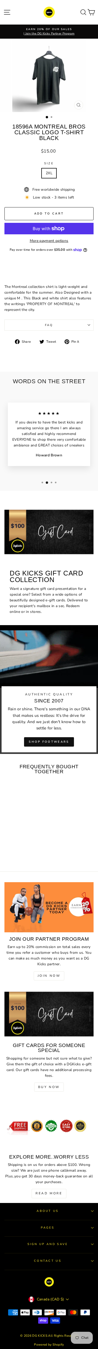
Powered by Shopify (49, 1344)
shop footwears (49, 742)
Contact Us (47, 1261)
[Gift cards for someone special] (49, 1014)
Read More (49, 1193)
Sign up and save (47, 1244)
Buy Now (49, 1087)
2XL (49, 173)
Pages (48, 1228)
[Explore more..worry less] (49, 1125)
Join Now (49, 976)
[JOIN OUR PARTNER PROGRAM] (49, 907)
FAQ (49, 325)
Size (49, 163)
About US (48, 1211)
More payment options (49, 240)
